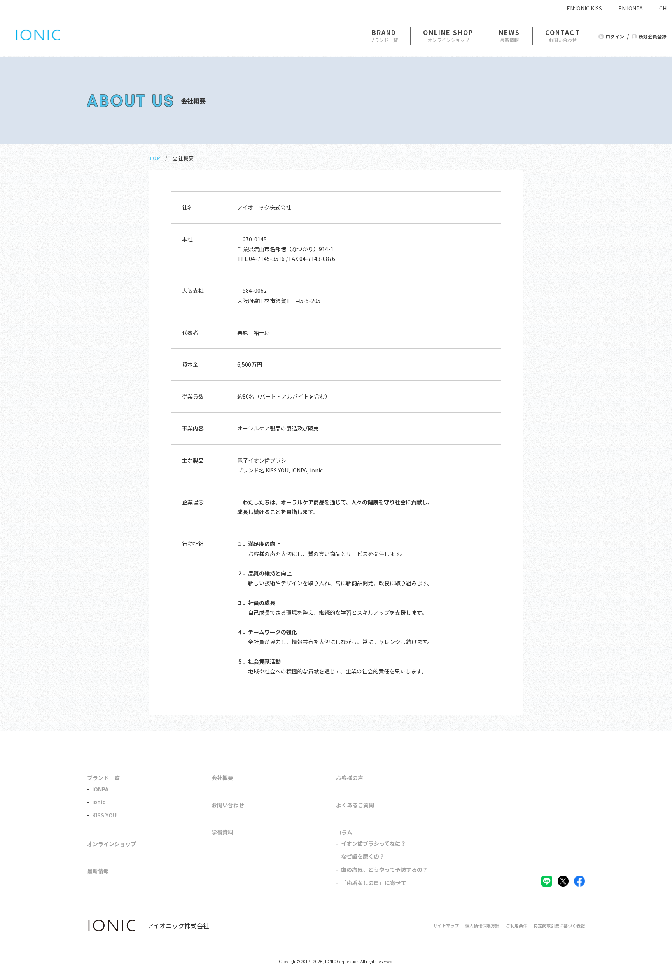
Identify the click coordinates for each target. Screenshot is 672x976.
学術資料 (222, 832)
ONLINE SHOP (448, 32)
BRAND (384, 32)
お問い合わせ (228, 805)
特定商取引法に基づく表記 (559, 925)
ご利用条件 (516, 925)
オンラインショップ (111, 844)
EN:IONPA (630, 8)
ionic (98, 802)
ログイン (615, 36)
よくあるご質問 (355, 805)
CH (663, 8)
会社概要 (222, 778)
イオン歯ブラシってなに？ (373, 843)
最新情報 (98, 871)
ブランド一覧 (103, 778)
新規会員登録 (653, 36)
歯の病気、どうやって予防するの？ (384, 869)
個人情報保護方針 (482, 925)
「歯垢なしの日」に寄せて (373, 883)
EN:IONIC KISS (584, 8)
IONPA (100, 789)
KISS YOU (104, 815)
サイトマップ (446, 925)
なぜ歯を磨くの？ (363, 856)
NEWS (509, 32)
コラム (344, 832)
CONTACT (562, 32)
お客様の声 (349, 778)
